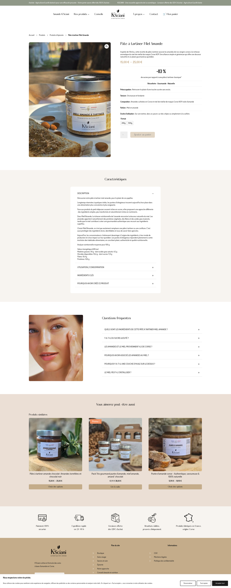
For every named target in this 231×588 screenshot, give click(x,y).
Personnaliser (188, 583)
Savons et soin (102, 561)
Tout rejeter (204, 583)
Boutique (100, 553)
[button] (106, 46)
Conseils (98, 14)
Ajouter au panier (142, 135)
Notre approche (103, 569)
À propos (137, 14)
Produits (42, 35)
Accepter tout (220, 583)
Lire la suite (115, 487)
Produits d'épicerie (57, 35)
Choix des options (55, 487)
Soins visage (101, 557)
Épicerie (100, 565)
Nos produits (80, 14)
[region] (115, 581)
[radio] (123, 123)
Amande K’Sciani (61, 14)
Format (123, 119)
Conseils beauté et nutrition (107, 572)
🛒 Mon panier (170, 14)
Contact (154, 14)
